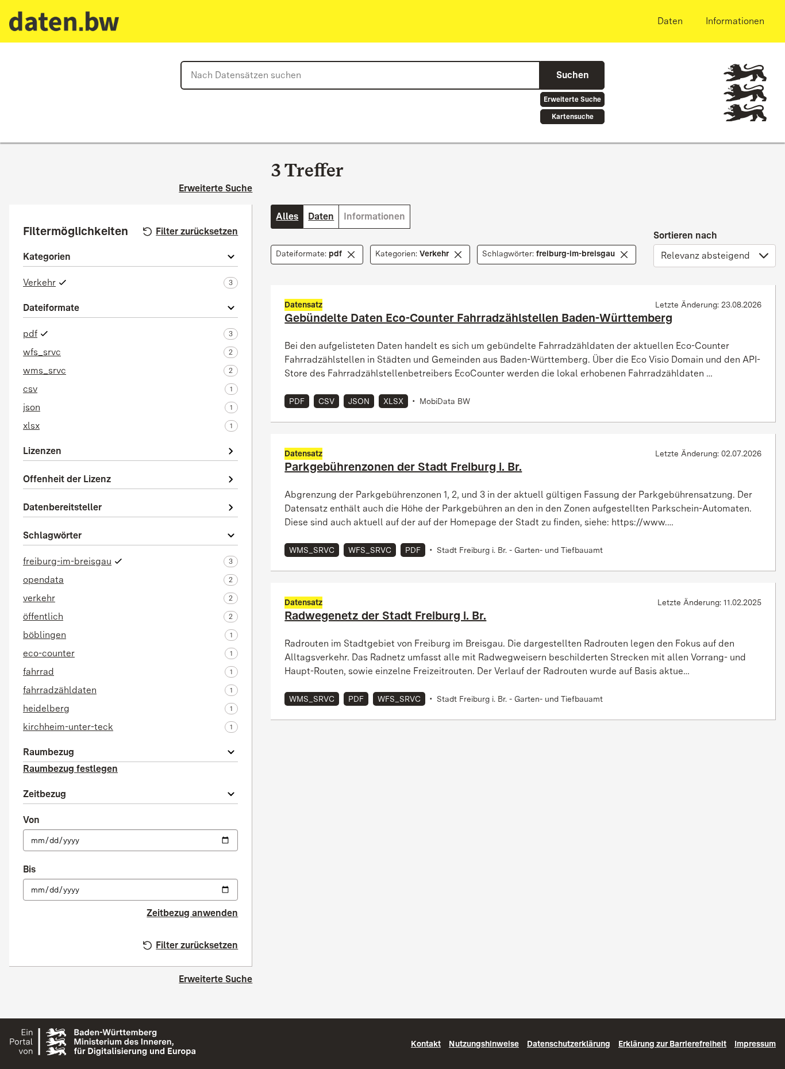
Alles (287, 216)
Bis (29, 869)
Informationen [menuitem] (735, 21)
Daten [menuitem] (670, 21)
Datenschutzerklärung (568, 1043)
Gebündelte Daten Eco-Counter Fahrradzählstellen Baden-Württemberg (478, 318)
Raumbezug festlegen (70, 768)
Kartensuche (573, 117)
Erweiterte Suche (572, 99)
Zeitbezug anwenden (192, 913)
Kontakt (426, 1043)
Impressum (755, 1043)
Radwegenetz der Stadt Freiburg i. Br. (385, 615)
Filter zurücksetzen (197, 231)
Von (31, 819)
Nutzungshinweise (484, 1043)
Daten (321, 216)
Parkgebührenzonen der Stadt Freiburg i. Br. (403, 467)
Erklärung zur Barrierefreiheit (672, 1043)
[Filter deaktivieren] (351, 255)
